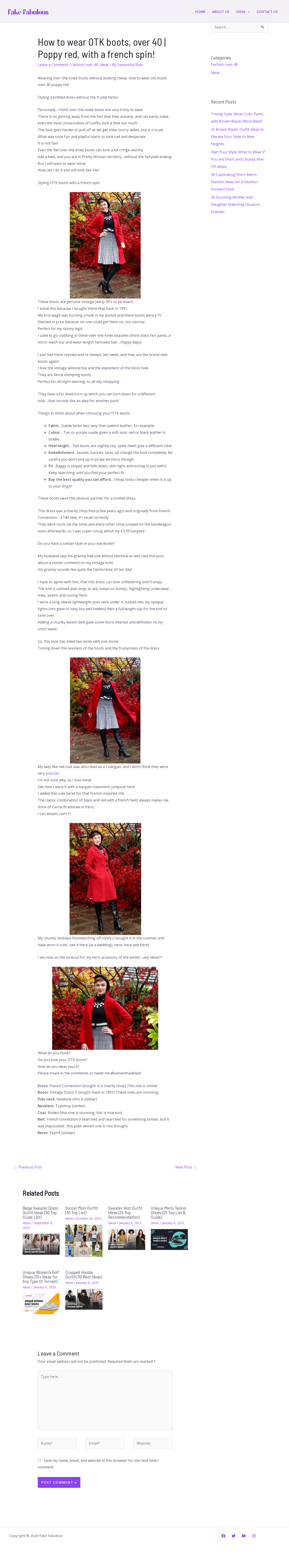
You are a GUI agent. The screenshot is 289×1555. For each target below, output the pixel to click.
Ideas (104, 64)
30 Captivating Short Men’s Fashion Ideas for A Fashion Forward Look (234, 182)
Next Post (185, 1167)
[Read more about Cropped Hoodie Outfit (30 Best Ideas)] (83, 1298)
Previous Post (28, 1167)
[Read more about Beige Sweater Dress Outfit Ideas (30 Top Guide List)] (41, 1243)
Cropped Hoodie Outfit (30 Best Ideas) (83, 1274)
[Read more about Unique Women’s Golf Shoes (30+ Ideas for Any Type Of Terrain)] (41, 1303)
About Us (220, 11)
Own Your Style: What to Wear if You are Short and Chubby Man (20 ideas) (238, 159)
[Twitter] (233, 1536)
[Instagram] (254, 1536)
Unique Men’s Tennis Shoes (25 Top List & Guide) (168, 1212)
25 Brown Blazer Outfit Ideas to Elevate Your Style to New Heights (237, 136)
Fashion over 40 (84, 64)
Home (200, 11)
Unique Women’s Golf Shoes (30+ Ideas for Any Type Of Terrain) (41, 1276)
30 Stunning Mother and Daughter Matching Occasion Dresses (235, 204)
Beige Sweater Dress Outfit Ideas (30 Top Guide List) (40, 1212)
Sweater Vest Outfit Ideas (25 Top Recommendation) (125, 1212)
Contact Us (267, 11)
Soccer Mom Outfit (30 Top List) (81, 1210)
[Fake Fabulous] (28, 11)
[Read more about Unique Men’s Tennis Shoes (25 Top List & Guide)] (169, 1239)
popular (52, 773)
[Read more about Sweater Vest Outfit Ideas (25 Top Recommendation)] (126, 1239)
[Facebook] (223, 1536)
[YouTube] (244, 1536)
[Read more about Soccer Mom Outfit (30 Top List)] (83, 1240)
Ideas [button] (240, 11)
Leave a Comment (53, 64)
